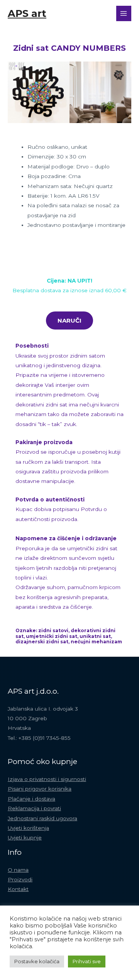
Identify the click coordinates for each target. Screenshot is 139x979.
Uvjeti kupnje (25, 837)
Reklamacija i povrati (34, 808)
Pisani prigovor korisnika (39, 789)
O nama (18, 870)
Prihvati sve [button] (87, 961)
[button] (15, 92)
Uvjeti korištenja (28, 828)
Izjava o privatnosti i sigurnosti (47, 779)
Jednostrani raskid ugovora (42, 818)
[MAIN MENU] (123, 13)
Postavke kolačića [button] (36, 961)
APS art (27, 13)
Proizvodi (20, 879)
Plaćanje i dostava (31, 799)
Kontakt (18, 889)
